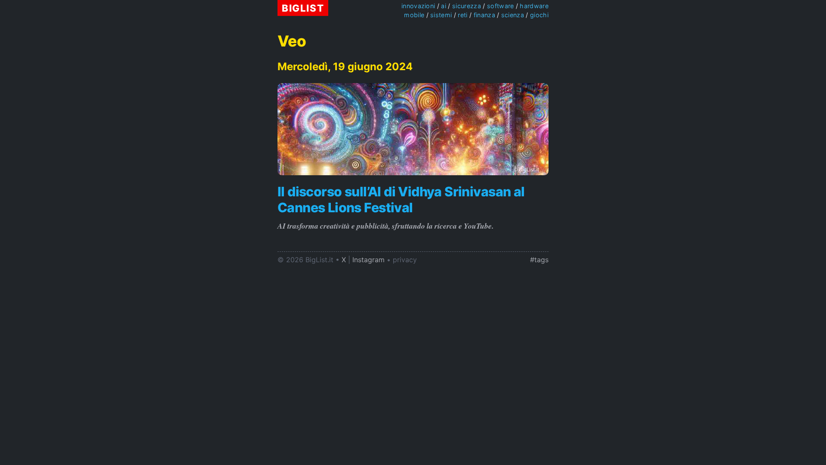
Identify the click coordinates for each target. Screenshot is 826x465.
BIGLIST (303, 8)
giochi (539, 15)
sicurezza (466, 5)
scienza (512, 15)
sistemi (441, 15)
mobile (414, 15)
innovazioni (418, 5)
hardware (534, 5)
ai (443, 5)
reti (462, 15)
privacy (405, 259)
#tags (539, 259)
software (500, 5)
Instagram (368, 259)
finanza (484, 15)
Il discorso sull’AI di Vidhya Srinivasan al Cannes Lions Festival (401, 199)
